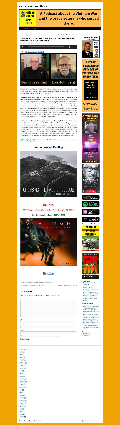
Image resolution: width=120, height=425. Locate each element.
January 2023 (23, 417)
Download (41, 52)
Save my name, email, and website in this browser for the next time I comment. (41, 336)
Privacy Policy (34, 29)
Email (22, 324)
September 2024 (23, 386)
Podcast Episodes (36, 282)
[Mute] (69, 47)
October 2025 (23, 365)
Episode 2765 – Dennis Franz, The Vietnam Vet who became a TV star (91, 311)
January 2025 (23, 379)
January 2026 (23, 360)
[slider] (73, 46)
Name (22, 319)
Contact (27, 29)
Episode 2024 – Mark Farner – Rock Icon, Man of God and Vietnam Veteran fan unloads (91, 306)
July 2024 (22, 389)
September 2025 (23, 367)
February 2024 (23, 397)
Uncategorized (86, 335)
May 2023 (22, 411)
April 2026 (22, 355)
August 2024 (23, 387)
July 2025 (22, 370)
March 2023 (22, 414)
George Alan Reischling (88, 314)
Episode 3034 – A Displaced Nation (67, 34)
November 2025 (23, 363)
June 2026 (22, 352)
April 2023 (22, 413)
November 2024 (23, 382)
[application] (48, 47)
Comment (23, 299)
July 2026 (22, 351)
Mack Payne (37, 43)
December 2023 (23, 400)
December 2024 (23, 381)
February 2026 (23, 359)
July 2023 (22, 408)
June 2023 (22, 409)
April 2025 (22, 375)
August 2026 (23, 349)
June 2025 (22, 371)
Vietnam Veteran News (33, 6)
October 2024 (23, 384)
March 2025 (22, 376)
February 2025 (23, 378)
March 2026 (22, 357)
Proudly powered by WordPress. (90, 421)
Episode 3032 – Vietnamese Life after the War (32, 34)
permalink (50, 282)
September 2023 (23, 405)
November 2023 (23, 402)
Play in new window (31, 52)
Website (22, 330)
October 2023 (23, 403)
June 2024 (22, 390)
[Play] (23, 47)
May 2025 (22, 373)
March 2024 (22, 395)
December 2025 (23, 362)
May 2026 (22, 354)
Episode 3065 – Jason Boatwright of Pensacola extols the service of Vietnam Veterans (91, 316)
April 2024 (22, 394)
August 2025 (23, 368)
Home (22, 29)
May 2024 (22, 392)
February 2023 (23, 416)
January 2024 (23, 398)
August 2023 (23, 406)
